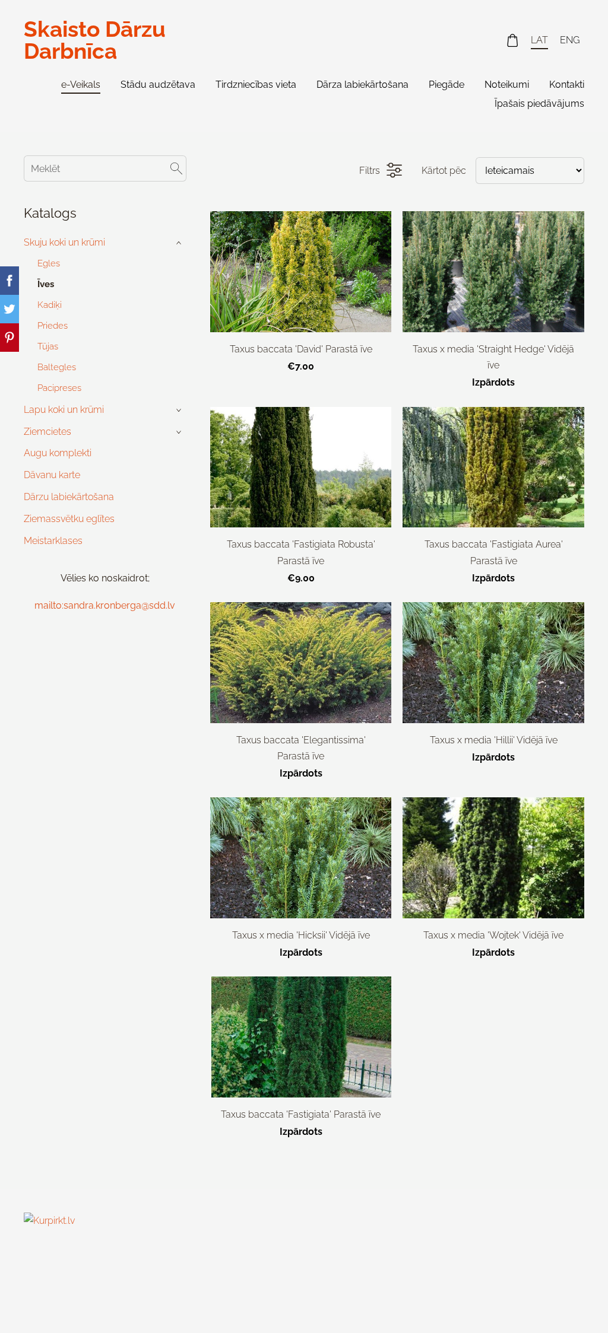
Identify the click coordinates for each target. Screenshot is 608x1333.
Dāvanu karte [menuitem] (52, 475)
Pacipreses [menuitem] (59, 388)
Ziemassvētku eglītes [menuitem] (69, 518)
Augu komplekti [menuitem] (57, 453)
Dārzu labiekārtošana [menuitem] (69, 496)
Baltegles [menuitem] (56, 367)
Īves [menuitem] (45, 284)
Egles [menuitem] (48, 263)
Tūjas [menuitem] (47, 346)
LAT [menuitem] (539, 40)
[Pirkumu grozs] (512, 40)
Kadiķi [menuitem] (49, 305)
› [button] (179, 243)
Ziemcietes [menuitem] (47, 431)
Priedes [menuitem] (52, 325)
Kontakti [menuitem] (566, 84)
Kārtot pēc (444, 170)
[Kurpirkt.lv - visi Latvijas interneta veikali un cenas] (50, 1301)
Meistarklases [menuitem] (53, 540)
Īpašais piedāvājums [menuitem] (539, 103)
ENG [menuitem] (570, 40)
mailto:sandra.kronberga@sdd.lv (104, 605)
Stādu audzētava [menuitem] (158, 84)
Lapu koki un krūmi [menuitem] (64, 409)
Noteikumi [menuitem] (506, 84)
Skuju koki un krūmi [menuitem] (64, 242)
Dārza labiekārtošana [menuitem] (362, 84)
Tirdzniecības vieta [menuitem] (256, 84)
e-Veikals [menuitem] (80, 84)
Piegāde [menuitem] (446, 84)
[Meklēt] (176, 168)
